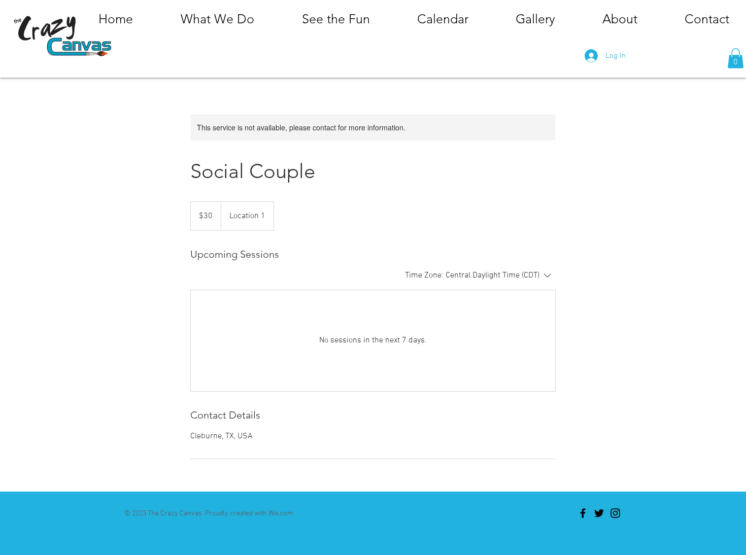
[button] (735, 58)
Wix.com (280, 513)
